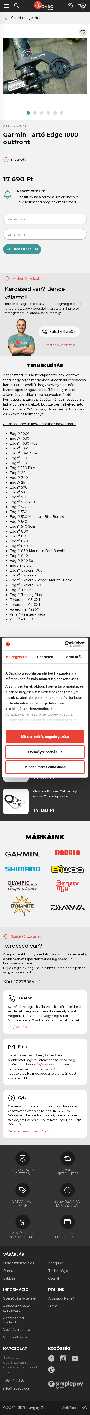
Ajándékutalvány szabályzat (16, 1308)
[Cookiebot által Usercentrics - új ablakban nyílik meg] (65, 644)
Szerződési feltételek (20, 1298)
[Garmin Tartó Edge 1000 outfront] (45, 65)
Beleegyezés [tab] (16, 657)
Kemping (55, 1263)
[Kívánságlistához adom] (83, 33)
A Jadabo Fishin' (61, 1298)
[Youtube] (75, 1358)
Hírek (52, 1306)
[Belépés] (70, 6)
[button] (28, 113)
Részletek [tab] (45, 657)
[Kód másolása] (39, 981)
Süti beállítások (15, 1337)
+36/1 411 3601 (62, 331)
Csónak (54, 1278)
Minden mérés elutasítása (45, 767)
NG (84, 1408)
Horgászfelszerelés (18, 1263)
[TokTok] (51, 1369)
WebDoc (69, 1408)
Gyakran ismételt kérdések (28, 1131)
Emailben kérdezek (59, 345)
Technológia (58, 1271)
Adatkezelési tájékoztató (13, 1320)
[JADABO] (43, 5)
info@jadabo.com (48, 1064)
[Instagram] (63, 1358)
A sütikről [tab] (74, 657)
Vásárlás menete (16, 1330)
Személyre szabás (42, 752)
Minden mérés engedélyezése (45, 737)
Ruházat (10, 1271)
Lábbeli (9, 1278)
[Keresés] (16, 6)
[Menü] (6, 6)
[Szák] (82, 6)
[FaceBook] (51, 1358)
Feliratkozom (22, 249)
